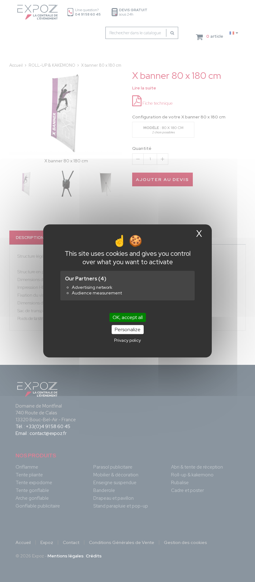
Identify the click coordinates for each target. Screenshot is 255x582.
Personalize (128, 330)
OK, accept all (128, 317)
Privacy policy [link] (127, 340)
